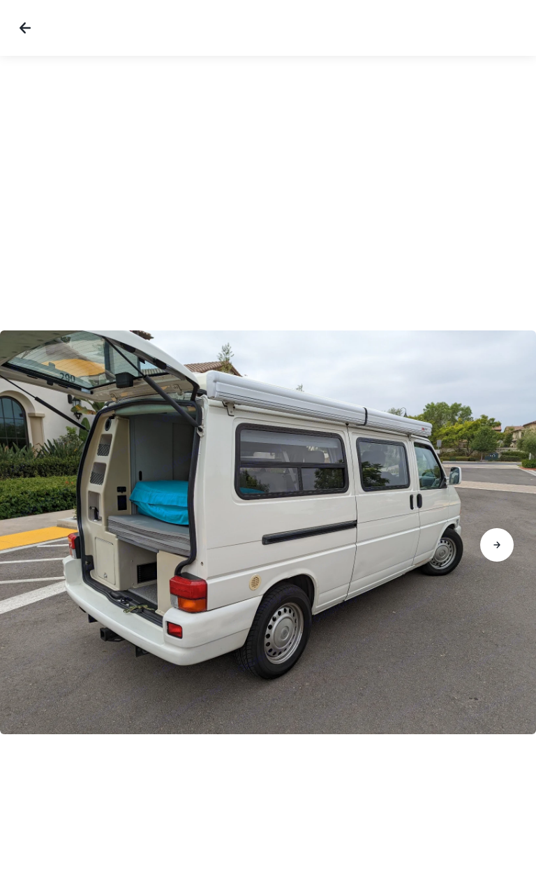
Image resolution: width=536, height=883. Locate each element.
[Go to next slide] (497, 545)
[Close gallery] (25, 28)
